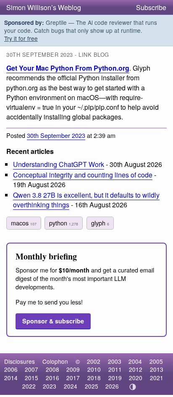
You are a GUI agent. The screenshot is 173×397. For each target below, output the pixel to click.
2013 (156, 369)
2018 (94, 377)
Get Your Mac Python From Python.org (67, 68)
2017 (73, 377)
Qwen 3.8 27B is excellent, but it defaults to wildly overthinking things (86, 199)
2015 (31, 377)
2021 (156, 377)
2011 (115, 369)
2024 (70, 386)
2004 (135, 361)
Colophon (55, 361)
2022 (29, 386)
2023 (49, 386)
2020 (135, 377)
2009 (73, 369)
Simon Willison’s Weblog (43, 7)
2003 (114, 361)
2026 (112, 386)
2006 (11, 369)
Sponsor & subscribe (53, 321)
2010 (94, 369)
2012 (135, 369)
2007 (31, 369)
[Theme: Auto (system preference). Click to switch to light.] (132, 387)
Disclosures (19, 361)
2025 (91, 386)
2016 (52, 377)
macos (24, 222)
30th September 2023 (56, 135)
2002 (93, 361)
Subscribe (151, 7)
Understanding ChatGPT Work (58, 164)
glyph (100, 222)
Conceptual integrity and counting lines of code (82, 175)
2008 (52, 369)
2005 (156, 361)
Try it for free (21, 38)
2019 (115, 377)
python (63, 222)
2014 (11, 377)
